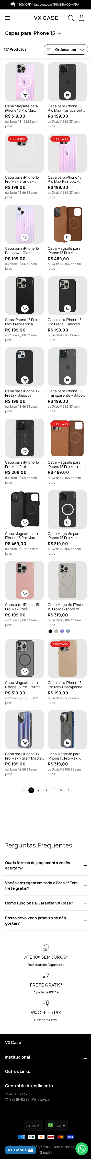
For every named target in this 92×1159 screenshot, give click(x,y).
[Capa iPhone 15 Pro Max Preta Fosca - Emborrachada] (24, 291)
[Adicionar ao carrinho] (24, 94)
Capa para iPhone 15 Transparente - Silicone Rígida (63, 387)
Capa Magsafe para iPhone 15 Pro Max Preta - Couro (21, 527)
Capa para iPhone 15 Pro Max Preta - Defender (22, 457)
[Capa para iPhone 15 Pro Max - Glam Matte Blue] (24, 718)
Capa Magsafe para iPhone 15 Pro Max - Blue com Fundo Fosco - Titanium (65, 743)
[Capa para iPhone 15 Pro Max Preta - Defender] (24, 431)
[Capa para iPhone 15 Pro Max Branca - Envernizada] (24, 151)
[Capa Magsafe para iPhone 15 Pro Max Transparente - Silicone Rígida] (65, 501)
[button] (8, 17)
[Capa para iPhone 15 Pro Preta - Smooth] (65, 291)
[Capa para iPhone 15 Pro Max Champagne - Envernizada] (65, 648)
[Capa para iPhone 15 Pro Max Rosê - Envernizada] (24, 571)
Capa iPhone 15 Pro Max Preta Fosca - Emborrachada (21, 317)
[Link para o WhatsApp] (79, 1148)
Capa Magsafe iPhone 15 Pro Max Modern (65, 596)
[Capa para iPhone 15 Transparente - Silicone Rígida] (65, 361)
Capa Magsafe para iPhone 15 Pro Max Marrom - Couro (63, 247)
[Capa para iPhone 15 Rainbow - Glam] (24, 221)
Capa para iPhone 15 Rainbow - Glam (22, 247)
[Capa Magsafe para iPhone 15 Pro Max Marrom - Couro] (65, 221)
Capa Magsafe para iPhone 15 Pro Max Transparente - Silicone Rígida (63, 527)
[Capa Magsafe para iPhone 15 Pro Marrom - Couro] (65, 431)
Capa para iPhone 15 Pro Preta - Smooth (63, 317)
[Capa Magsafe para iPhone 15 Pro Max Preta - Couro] (24, 501)
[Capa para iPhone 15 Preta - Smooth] (24, 361)
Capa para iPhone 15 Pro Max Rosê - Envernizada (22, 596)
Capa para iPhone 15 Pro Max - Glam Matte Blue (23, 743)
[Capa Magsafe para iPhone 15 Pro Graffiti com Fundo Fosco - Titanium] (24, 648)
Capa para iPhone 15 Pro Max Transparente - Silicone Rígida (65, 107)
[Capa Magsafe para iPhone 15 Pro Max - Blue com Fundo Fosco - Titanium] (65, 718)
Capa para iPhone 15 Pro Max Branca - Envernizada (22, 177)
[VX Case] (46, 18)
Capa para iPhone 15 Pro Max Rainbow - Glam (63, 177)
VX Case (43, 1146)
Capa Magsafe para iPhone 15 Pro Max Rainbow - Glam (21, 107)
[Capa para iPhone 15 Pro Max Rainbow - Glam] (65, 151)
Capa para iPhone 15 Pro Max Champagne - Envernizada (65, 673)
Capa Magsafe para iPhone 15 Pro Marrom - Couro (64, 457)
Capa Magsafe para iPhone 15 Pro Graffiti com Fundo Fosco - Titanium (22, 673)
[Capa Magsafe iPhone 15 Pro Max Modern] (65, 571)
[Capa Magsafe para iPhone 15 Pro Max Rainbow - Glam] (24, 81)
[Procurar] (70, 18)
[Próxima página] (67, 777)
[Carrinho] (81, 18)
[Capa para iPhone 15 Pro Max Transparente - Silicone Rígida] (65, 81)
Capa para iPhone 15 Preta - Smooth (22, 387)
